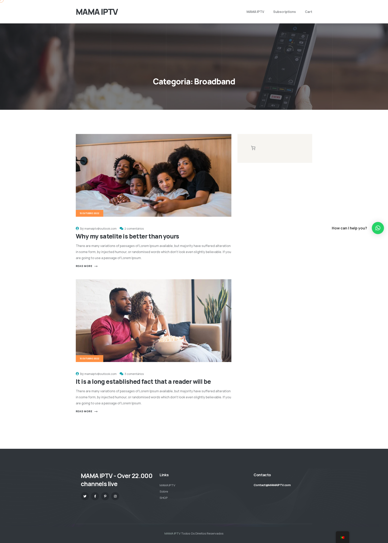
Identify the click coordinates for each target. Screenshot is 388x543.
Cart (308, 11)
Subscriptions (284, 11)
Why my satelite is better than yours (127, 236)
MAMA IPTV (255, 11)
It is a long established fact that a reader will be (143, 381)
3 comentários (134, 374)
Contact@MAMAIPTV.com (272, 485)
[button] (378, 228)
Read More (84, 266)
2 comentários (134, 228)
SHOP (164, 498)
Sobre (164, 491)
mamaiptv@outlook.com (100, 228)
